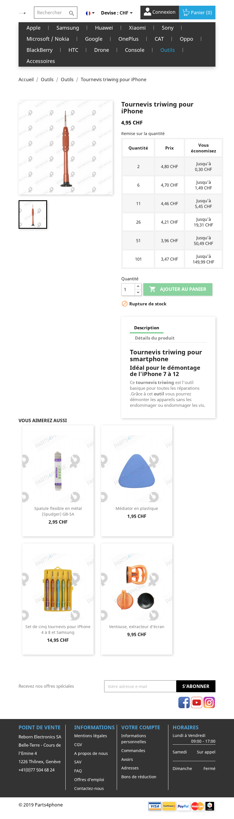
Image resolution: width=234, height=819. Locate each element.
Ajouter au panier (177, 289)
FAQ (78, 770)
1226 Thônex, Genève (39, 761)
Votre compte (140, 727)
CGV (78, 744)
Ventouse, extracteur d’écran (136, 626)
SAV (77, 762)
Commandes (133, 750)
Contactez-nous (89, 788)
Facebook (184, 702)
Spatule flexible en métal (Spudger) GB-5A (58, 511)
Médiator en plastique (137, 508)
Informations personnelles (133, 738)
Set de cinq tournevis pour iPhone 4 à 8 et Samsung (57, 629)
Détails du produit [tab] (155, 338)
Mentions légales (90, 735)
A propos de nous (91, 753)
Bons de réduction (138, 776)
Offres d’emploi (89, 779)
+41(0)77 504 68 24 (37, 770)
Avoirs (127, 759)
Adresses (130, 768)
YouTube (196, 702)
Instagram (209, 702)
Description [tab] (146, 327)
